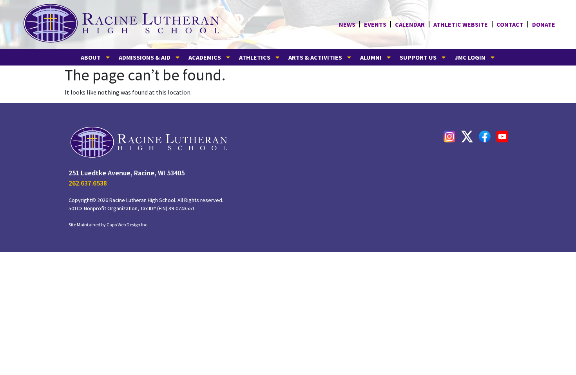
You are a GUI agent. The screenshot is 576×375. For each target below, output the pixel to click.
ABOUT (91, 57)
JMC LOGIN (470, 57)
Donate (543, 24)
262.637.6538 (88, 183)
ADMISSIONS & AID (144, 57)
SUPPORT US (418, 57)
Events (375, 24)
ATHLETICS (254, 57)
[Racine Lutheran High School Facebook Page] (485, 136)
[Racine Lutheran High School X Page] (467, 136)
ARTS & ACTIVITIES (315, 57)
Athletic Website (460, 24)
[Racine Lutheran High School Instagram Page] (449, 136)
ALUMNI (371, 57)
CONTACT (509, 24)
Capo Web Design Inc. (128, 225)
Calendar (410, 24)
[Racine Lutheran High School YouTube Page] (502, 136)
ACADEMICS (204, 57)
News (347, 24)
